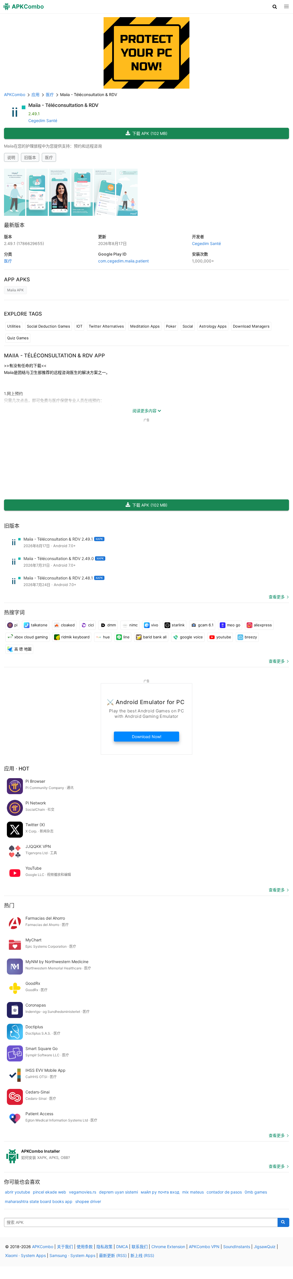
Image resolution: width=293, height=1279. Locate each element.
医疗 (49, 157)
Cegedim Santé (42, 120)
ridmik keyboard (75, 637)
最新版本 (14, 225)
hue (106, 637)
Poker (171, 326)
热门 (9, 906)
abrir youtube (17, 1192)
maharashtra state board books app (38, 1201)
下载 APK (149, 133)
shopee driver (88, 1201)
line (126, 637)
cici (91, 625)
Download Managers (251, 326)
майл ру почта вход (160, 1192)
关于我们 (65, 1246)
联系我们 (140, 1246)
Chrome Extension (168, 1246)
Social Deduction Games (48, 326)
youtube (223, 637)
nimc (133, 625)
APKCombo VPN (204, 1246)
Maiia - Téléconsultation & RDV (63, 105)
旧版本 (30, 157)
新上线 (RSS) (142, 1255)
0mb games (256, 1192)
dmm (111, 625)
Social (188, 326)
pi (15, 625)
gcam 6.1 (205, 625)
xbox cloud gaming (31, 637)
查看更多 (277, 596)
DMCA (122, 1246)
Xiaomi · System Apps (25, 1255)
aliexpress (263, 625)
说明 (11, 157)
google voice (191, 637)
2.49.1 (24, 243)
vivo (154, 625)
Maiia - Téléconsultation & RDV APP (54, 355)
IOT (79, 326)
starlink (178, 625)
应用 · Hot (16, 769)
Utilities (14, 326)
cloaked (68, 625)
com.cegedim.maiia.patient (123, 260)
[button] (275, 6)
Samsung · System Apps (72, 1255)
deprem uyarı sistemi (118, 1192)
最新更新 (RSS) (113, 1255)
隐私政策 (104, 1246)
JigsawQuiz (265, 1246)
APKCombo (14, 94)
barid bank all (155, 637)
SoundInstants (236, 1246)
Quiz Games (18, 338)
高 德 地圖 (22, 649)
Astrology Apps (213, 326)
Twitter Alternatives (106, 326)
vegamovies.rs (82, 1192)
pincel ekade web (49, 1192)
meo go (233, 625)
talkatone (39, 625)
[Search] (283, 1222)
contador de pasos (224, 1192)
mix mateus (193, 1192)
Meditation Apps (145, 326)
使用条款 (85, 1246)
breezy (251, 637)
